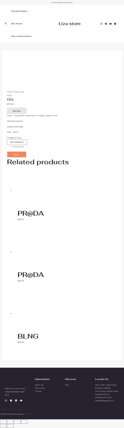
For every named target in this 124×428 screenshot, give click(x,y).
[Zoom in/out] (24, 422)
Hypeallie (27, 414)
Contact (38, 391)
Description (18, 147)
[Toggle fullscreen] (17, 422)
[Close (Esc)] (3, 422)
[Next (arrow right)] (10, 426)
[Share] (10, 422)
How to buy (40, 388)
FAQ (67, 385)
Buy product (17, 142)
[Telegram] (115, 24)
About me (39, 385)
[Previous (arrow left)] (3, 426)
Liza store (70, 23)
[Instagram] (101, 24)
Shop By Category (19, 11)
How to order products (21, 36)
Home (10, 92)
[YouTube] (110, 24)
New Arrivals (16, 24)
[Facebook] (106, 24)
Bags (17, 92)
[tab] (65, 147)
